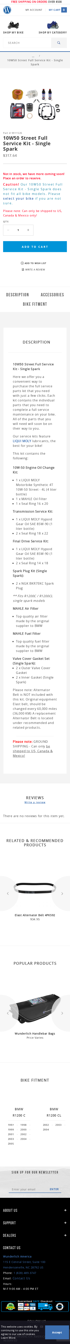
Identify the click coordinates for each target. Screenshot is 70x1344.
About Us (10, 1210)
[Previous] (9, 893)
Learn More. (8, 1337)
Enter (54, 1189)
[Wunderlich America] (7, 10)
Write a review (35, 802)
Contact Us (21, 1278)
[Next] (60, 893)
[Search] (59, 43)
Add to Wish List (35, 263)
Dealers (9, 1235)
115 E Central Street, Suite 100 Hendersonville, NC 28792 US (24, 1262)
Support (9, 1223)
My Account (33, 10)
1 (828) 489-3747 (25, 1273)
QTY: (6, 221)
